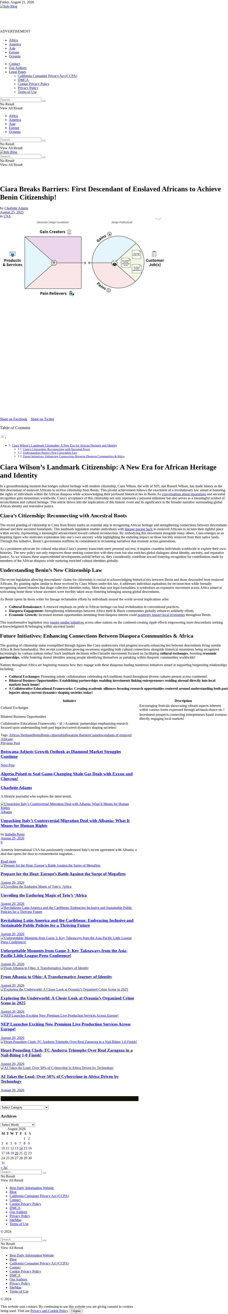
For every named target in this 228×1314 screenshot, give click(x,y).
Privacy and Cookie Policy (49, 1311)
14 (21, 1148)
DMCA (23, 80)
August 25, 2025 (12, 212)
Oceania (14, 56)
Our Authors (17, 68)
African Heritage (21, 735)
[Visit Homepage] (8, 6)
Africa (13, 40)
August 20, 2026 (12, 838)
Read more (8, 861)
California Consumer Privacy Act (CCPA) (47, 76)
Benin (37, 735)
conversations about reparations (184, 494)
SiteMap (15, 1220)
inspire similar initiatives (67, 622)
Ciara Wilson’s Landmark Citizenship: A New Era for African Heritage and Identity (64, 445)
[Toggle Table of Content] (3, 438)
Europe (14, 52)
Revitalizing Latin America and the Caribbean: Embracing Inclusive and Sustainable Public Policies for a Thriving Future (67, 923)
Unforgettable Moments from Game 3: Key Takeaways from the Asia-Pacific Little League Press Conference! (64, 953)
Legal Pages (17, 72)
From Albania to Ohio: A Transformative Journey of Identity (56, 976)
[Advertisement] (81, 18)
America (15, 44)
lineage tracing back (139, 529)
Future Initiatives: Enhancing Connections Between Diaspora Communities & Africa (73, 456)
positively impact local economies (161, 615)
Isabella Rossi (14, 834)
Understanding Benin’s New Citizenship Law (50, 452)
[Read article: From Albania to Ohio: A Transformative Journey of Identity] (69, 968)
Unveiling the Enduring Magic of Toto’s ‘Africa (44, 895)
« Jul (4, 1167)
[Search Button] (44, 101)
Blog (13, 1192)
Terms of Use (27, 92)
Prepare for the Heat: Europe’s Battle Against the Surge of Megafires (63, 873)
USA (7, 216)
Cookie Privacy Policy (33, 84)
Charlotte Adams (16, 208)
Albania (6, 812)
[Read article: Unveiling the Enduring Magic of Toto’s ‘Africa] (69, 887)
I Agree (76, 1311)
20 (16, 1153)
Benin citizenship (53, 735)
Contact (14, 64)
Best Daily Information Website (32, 1188)
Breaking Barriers (77, 735)
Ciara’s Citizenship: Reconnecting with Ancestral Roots (56, 449)
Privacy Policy (28, 88)
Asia (12, 48)
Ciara (94, 735)
